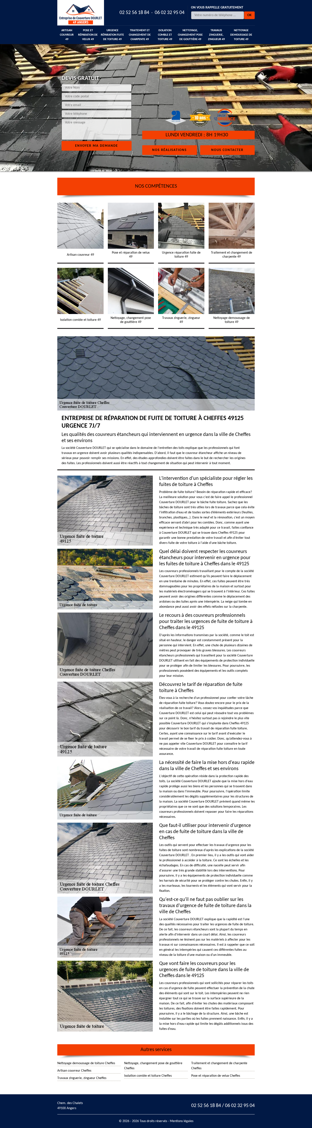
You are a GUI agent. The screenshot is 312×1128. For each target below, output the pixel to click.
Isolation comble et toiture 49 (165, 35)
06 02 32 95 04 (169, 12)
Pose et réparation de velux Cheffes (215, 1076)
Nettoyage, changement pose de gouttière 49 (190, 35)
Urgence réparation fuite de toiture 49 (112, 35)
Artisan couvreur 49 (67, 35)
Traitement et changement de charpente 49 (140, 35)
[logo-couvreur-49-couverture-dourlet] (80, 12)
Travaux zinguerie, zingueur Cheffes (81, 1078)
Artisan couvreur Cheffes (74, 1070)
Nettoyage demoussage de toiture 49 (241, 35)
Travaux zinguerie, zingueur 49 (216, 35)
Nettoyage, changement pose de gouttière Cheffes (153, 1066)
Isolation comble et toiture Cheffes (148, 1076)
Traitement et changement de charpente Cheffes (219, 1066)
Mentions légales (181, 1121)
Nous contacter (227, 150)
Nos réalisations (169, 150)
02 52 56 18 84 (134, 12)
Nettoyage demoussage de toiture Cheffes (86, 1063)
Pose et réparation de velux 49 (88, 35)
